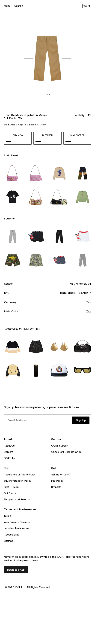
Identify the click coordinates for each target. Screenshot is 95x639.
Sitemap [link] (8, 541)
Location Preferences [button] (16, 528)
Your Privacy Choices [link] (17, 522)
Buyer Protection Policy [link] (17, 481)
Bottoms (33, 125)
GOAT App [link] (10, 458)
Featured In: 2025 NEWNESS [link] (21, 329)
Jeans (43, 125)
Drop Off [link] (56, 487)
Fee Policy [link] (57, 481)
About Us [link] (9, 445)
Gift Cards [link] (10, 493)
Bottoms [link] (9, 218)
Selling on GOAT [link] (61, 474)
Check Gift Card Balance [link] (66, 452)
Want (86, 6)
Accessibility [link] (11, 534)
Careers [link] (8, 452)
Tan (88, 311)
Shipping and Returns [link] (17, 499)
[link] (12, 173)
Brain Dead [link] (11, 155)
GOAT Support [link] (59, 445)
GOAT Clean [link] (11, 487)
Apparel (22, 125)
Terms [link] (7, 516)
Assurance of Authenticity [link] (19, 474)
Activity (79, 115)
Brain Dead (9, 125)
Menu (7, 6)
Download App (15, 570)
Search (18, 6)
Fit (89, 115)
